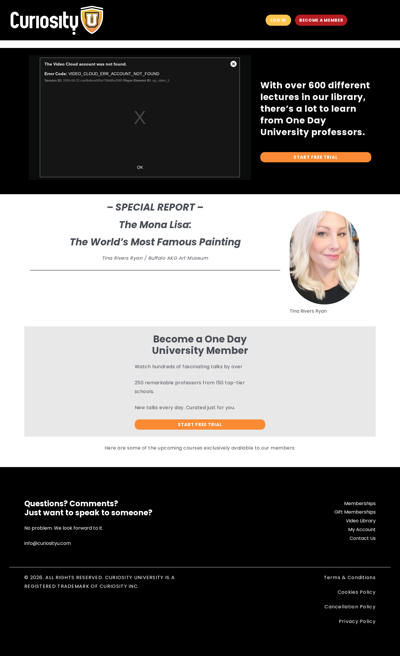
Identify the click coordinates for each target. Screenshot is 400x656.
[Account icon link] (370, 20)
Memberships (360, 503)
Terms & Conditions (350, 577)
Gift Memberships (355, 512)
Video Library (361, 520)
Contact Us (363, 538)
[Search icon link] (358, 21)
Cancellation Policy (350, 606)
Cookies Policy (357, 592)
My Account (362, 529)
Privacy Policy (357, 621)
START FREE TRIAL (315, 157)
